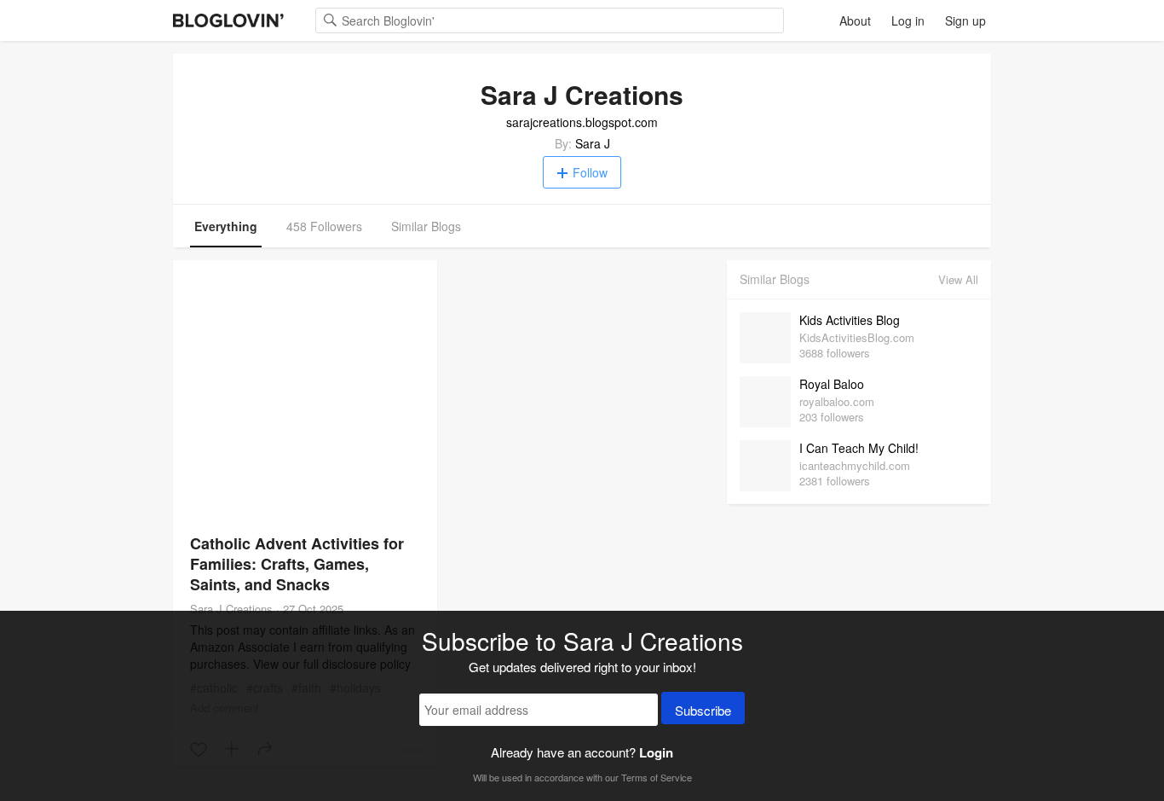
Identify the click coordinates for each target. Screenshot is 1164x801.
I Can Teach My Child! (859, 448)
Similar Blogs (426, 226)
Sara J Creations (231, 609)
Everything (225, 226)
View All (958, 279)
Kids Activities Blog (849, 320)
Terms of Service (656, 777)
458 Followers (324, 226)
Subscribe (703, 710)
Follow (590, 172)
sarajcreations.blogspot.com (582, 122)
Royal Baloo (831, 384)
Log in (908, 20)
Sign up (965, 20)
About (855, 20)
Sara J (592, 143)
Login (656, 752)
